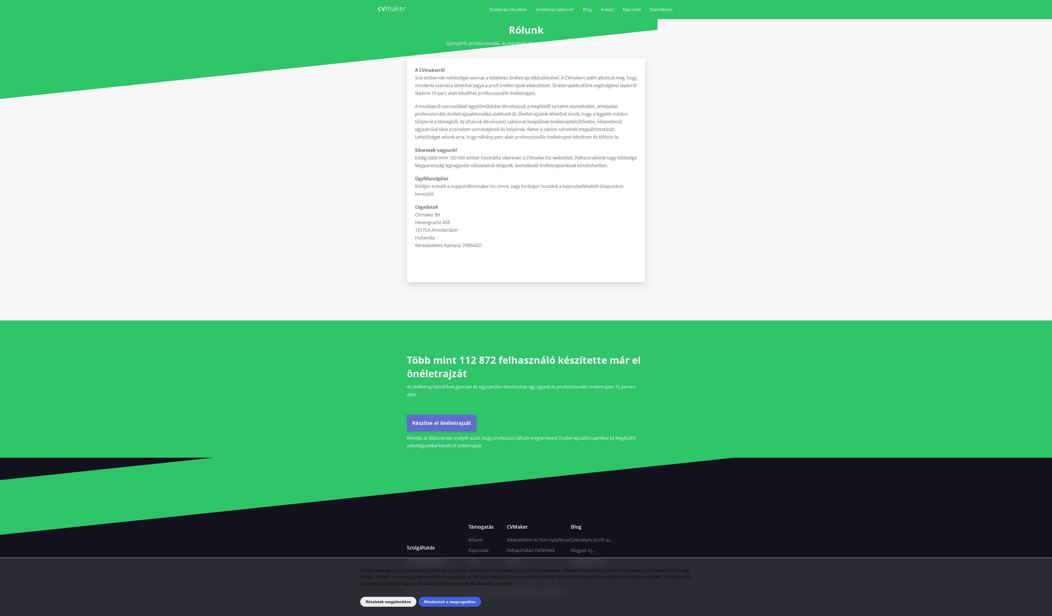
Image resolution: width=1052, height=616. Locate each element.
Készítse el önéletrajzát (441, 423)
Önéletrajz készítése (508, 9)
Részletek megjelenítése (388, 602)
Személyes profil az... (592, 540)
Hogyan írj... (583, 550)
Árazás (607, 9)
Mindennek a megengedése (450, 602)
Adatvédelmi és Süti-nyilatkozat (539, 540)
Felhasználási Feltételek (531, 550)
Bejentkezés (661, 9)
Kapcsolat (632, 9)
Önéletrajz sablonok (555, 9)
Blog (587, 9)
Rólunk (475, 540)
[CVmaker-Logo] (393, 8)
